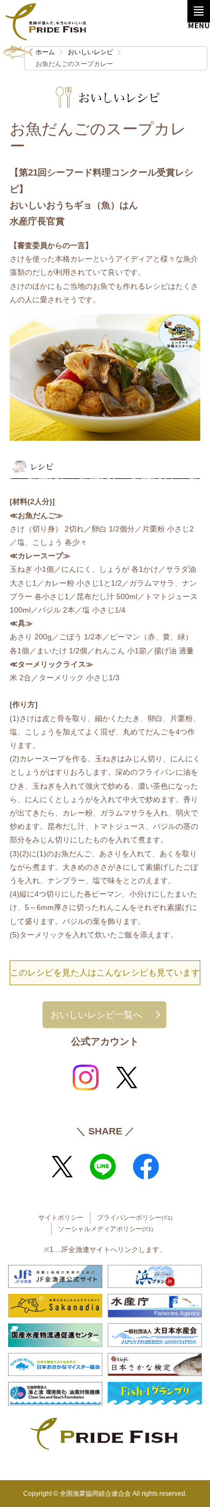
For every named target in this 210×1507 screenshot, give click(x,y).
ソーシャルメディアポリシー (105, 1229)
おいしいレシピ (90, 52)
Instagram (86, 1077)
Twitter (126, 1077)
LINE (103, 1167)
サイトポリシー (60, 1217)
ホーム (45, 52)
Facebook (146, 1167)
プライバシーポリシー (134, 1217)
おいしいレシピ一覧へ (96, 1014)
